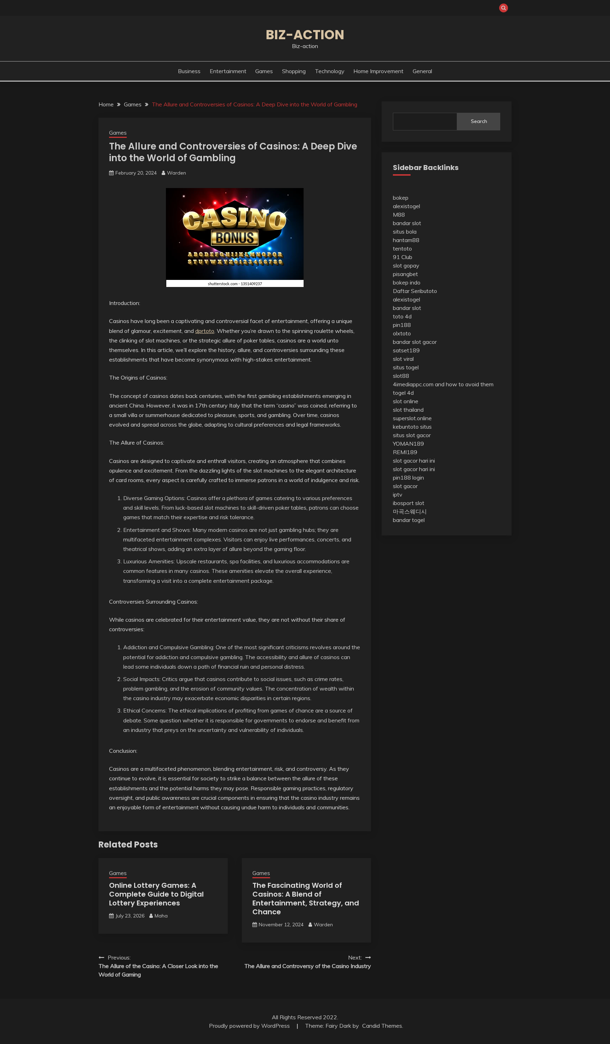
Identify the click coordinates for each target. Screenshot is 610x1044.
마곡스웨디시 (410, 511)
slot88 (401, 375)
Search (479, 121)
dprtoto (204, 330)
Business (189, 71)
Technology (330, 71)
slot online (405, 401)
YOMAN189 (408, 443)
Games (264, 71)
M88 (399, 214)
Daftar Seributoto (415, 290)
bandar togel (409, 519)
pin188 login (408, 477)
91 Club (402, 256)
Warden (176, 173)
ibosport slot (408, 502)
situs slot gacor (412, 435)
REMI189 (405, 452)
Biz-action (305, 34)
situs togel (406, 367)
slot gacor (405, 485)
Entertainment (228, 71)
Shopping (294, 71)
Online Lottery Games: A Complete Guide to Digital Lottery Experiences (156, 894)
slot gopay (406, 265)
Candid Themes (382, 1025)
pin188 (402, 324)
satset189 (406, 350)
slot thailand (408, 409)
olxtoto (402, 333)
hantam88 (406, 240)
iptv (397, 494)
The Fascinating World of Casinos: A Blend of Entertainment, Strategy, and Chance (305, 898)
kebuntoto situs (412, 426)
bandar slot (407, 223)
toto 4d (402, 316)
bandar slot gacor (415, 341)
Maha (161, 916)
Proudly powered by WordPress (250, 1025)
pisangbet (405, 273)
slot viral (403, 358)
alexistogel (406, 206)
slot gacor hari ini (414, 460)
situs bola (405, 231)
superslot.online (412, 418)
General (422, 71)
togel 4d (403, 392)
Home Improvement (378, 71)
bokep (400, 197)
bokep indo (406, 282)
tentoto (402, 248)
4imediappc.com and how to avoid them (443, 384)
